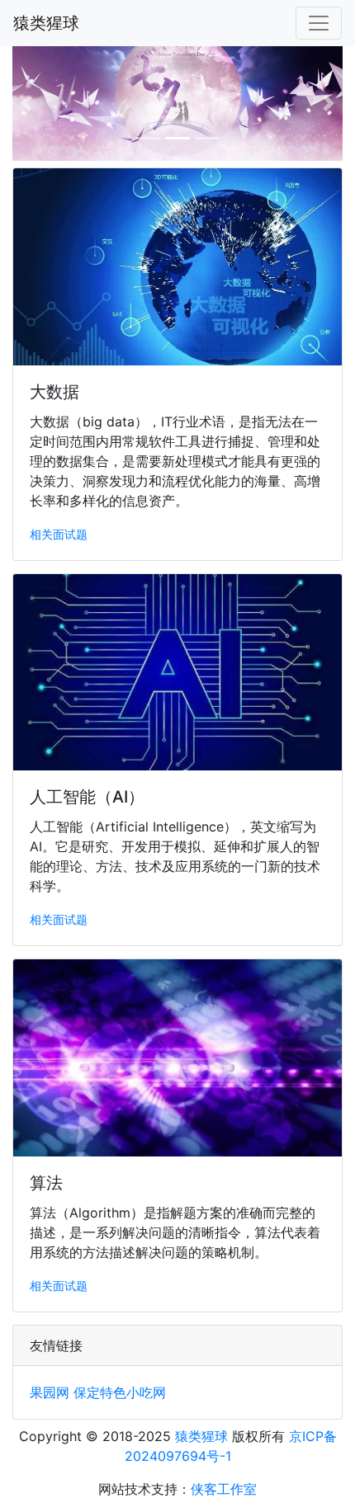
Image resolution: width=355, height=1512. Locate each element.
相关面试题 (59, 534)
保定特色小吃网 (119, 1392)
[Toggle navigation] (319, 23)
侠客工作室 (224, 1489)
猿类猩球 (46, 23)
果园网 (49, 1392)
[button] (27, 103)
